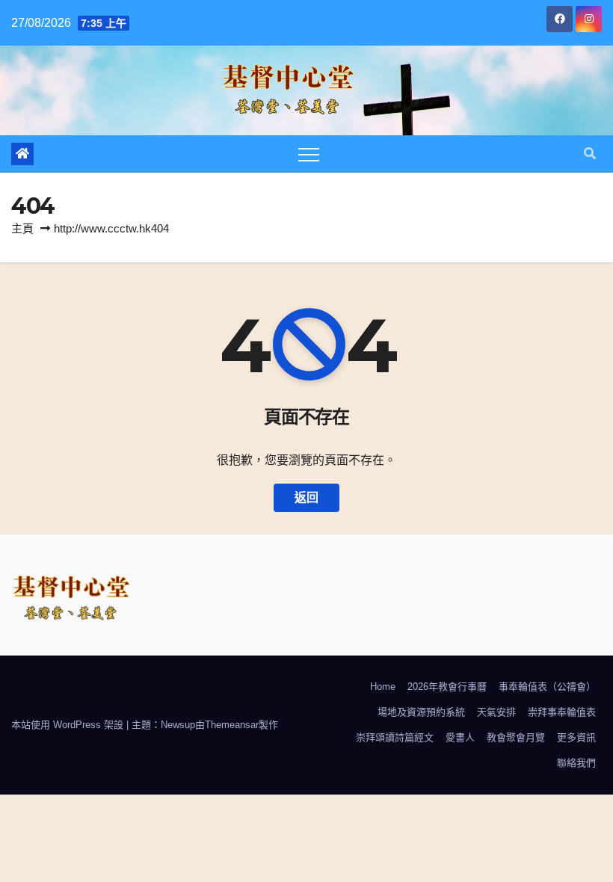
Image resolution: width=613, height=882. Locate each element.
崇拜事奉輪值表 (562, 712)
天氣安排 (496, 712)
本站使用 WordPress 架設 (68, 724)
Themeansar (232, 724)
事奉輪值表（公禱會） (547, 686)
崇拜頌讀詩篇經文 (395, 737)
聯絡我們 (576, 762)
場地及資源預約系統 (421, 712)
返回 (306, 497)
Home (382, 686)
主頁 (22, 228)
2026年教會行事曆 (447, 686)
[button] (590, 153)
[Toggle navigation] (309, 154)
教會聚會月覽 (516, 737)
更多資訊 (576, 737)
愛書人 (460, 737)
